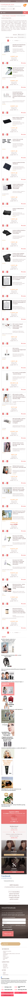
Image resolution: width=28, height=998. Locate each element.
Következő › (17, 40)
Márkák (4, 972)
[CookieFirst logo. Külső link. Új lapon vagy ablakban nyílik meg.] (1, 977)
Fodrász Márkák (6, 957)
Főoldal (3, 15)
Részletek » (4, 54)
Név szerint (21, 34)
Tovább (14, 854)
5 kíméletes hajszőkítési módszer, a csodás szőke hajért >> (14, 748)
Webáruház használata (7, 951)
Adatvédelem (5, 954)
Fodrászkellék (13, 15)
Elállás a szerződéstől (7, 929)
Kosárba (24, 63)
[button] (25, 12)
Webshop (8, 15)
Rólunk (4, 956)
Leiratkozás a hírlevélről (7, 926)
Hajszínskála (5, 958)
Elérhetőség (5, 964)
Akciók (4, 973)
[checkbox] (2, 987)
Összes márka (21, 37)
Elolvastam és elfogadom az (15, 925)
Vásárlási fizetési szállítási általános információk (11, 953)
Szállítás (4, 952)
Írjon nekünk (5, 965)
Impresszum (5, 966)
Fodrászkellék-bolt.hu (9, 881)
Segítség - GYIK (5, 967)
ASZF (4, 959)
